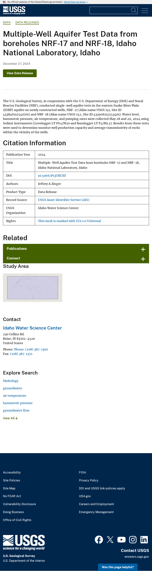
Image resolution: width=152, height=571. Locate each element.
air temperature (14, 395)
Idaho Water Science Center (32, 327)
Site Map (9, 488)
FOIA (82, 472)
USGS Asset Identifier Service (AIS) (63, 200)
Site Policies (11, 480)
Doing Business (13, 512)
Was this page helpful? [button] (118, 567)
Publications (17, 249)
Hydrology (10, 381)
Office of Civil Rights (17, 520)
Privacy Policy (88, 480)
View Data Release (20, 73)
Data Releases (27, 22)
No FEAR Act (12, 496)
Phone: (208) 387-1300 (31, 349)
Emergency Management (96, 512)
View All (9, 418)
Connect (13, 258)
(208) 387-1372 (21, 354)
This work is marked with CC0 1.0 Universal (69, 221)
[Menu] (145, 11)
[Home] (14, 13)
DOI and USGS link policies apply (102, 488)
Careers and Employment (96, 504)
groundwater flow (16, 410)
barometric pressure (18, 403)
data (7, 22)
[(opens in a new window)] (99, 539)
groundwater (12, 388)
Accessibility (12, 472)
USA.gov (85, 496)
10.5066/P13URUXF (52, 175)
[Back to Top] (139, 558)
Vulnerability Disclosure (19, 504)
